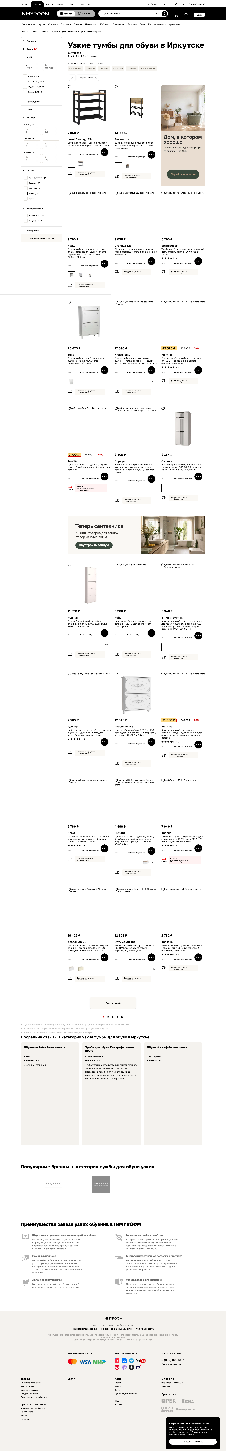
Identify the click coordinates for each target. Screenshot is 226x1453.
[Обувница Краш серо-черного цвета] (71, 275)
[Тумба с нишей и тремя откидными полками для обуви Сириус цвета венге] (127, 490)
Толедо (166, 832)
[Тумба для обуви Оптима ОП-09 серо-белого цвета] (127, 969)
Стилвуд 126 (123, 245)
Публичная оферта (144, 1329)
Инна (27, 1056)
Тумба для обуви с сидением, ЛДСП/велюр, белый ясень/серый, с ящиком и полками (89, 467)
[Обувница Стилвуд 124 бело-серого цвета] (81, 164)
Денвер (73, 726)
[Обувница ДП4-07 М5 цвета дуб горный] (118, 166)
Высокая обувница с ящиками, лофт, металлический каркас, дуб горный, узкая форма (134, 145)
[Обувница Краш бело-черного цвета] (81, 275)
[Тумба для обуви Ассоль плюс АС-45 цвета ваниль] (127, 753)
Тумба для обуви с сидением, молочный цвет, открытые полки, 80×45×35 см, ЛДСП (182, 252)
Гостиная (66, 24)
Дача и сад (91, 24)
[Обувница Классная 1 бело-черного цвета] (137, 381)
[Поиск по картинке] (157, 13)
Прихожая (118, 24)
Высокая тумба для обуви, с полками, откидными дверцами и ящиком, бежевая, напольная (181, 361)
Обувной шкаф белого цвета (167, 1047)
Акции (24, 1415)
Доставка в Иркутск (31, 1382)
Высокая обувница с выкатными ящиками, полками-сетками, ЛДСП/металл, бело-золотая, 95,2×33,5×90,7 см (136, 361)
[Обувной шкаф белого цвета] (71, 644)
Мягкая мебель (157, 24)
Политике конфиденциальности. (190, 1430)
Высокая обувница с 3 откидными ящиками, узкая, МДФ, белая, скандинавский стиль (86, 361)
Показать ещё (113, 1003)
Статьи (118, 1382)
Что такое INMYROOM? (172, 1382)
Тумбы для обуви (148, 68)
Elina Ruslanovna (94, 1056)
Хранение (174, 24)
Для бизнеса (27, 1411)
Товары (37, 4)
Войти (199, 15)
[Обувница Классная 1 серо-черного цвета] (127, 381)
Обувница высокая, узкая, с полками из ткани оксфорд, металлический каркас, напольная (136, 252)
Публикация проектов (126, 1393)
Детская (132, 24)
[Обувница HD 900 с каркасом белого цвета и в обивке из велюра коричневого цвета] (118, 862)
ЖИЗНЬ (118, 1404)
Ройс (118, 617)
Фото (72, 4)
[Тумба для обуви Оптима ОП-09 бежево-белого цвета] (118, 969)
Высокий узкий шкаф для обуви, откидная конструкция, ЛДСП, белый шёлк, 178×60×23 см (88, 624)
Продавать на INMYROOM (33, 1404)
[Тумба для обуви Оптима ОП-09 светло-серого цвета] (137, 969)
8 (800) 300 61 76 (197, 4)
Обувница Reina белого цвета (44, 1047)
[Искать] (164, 13)
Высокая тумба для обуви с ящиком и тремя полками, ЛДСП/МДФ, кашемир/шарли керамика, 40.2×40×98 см (182, 467)
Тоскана (167, 941)
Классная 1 (122, 354)
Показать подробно (171, 1364)
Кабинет (105, 24)
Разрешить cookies (193, 1441)
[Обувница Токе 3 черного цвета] (81, 381)
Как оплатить (27, 1386)
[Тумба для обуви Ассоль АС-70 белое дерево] (71, 969)
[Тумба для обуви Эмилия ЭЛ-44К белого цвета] (174, 647)
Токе (71, 354)
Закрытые (90, 68)
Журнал (61, 4)
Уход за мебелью (29, 1393)
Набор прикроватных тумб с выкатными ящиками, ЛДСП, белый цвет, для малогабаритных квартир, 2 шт (89, 733)
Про (82, 4)
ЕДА (117, 1401)
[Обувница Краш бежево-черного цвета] (90, 275)
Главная (24, 4)
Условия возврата (29, 1390)
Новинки (25, 1419)
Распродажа (28, 24)
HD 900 (120, 832)
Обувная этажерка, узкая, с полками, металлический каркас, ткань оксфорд (88, 144)
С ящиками (118, 68)
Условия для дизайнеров (33, 1408)
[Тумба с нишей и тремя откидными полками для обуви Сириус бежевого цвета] (137, 490)
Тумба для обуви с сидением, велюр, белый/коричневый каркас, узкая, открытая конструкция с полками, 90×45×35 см (134, 840)
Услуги (49, 4)
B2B (90, 4)
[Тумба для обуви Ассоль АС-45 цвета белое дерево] (118, 753)
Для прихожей (75, 68)
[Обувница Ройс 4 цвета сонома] (127, 644)
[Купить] (104, 152)
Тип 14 (72, 461)
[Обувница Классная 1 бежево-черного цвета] (146, 381)
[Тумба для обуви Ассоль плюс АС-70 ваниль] (81, 969)
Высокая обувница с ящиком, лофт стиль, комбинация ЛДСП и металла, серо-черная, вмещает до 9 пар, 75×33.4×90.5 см (87, 253)
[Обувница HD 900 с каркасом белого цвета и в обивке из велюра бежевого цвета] (146, 862)
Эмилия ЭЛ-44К (172, 617)
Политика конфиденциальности (116, 1329)
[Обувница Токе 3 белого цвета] (71, 381)
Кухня (41, 24)
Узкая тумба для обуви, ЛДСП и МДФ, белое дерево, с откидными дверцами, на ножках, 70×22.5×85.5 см (135, 733)
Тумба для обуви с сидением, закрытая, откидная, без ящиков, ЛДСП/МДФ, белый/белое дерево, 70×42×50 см (89, 948)
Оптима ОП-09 (125, 941)
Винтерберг (169, 245)
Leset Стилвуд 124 (80, 139)
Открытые (132, 68)
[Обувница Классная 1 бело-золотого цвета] (118, 381)
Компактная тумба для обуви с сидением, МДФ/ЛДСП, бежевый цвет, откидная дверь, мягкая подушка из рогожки (182, 734)
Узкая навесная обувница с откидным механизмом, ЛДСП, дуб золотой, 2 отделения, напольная (181, 948)
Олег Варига (154, 1056)
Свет (142, 24)
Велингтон (122, 139)
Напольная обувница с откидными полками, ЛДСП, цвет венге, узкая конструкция (133, 624)
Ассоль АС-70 (77, 941)
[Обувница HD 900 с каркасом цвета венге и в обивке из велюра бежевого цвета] (127, 862)
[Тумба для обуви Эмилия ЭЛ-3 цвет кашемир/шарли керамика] (165, 488)
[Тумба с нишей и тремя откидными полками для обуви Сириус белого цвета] (118, 490)
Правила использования (85, 1329)
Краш (71, 245)
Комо (71, 832)
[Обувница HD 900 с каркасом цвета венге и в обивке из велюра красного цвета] (137, 862)
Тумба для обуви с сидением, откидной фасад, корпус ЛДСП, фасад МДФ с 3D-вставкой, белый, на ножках (182, 839)
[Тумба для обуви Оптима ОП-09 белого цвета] (146, 969)
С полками (104, 68)
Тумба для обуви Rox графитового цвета (109, 1048)
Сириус (120, 461)
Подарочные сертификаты (34, 1397)
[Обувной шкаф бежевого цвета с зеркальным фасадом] (81, 644)
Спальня (53, 24)
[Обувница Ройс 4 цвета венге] (118, 644)
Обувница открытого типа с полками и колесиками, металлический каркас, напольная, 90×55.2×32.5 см (88, 839)
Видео (118, 1386)
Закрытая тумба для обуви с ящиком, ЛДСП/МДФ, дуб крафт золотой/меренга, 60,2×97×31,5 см (135, 948)
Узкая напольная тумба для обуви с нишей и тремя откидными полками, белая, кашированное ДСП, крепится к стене (135, 468)
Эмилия (166, 461)
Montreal (167, 354)
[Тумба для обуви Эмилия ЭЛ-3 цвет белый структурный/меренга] (174, 488)
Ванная (78, 24)
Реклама (165, 1386)
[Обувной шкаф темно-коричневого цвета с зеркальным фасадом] (90, 644)
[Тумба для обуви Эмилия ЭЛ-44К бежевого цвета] (165, 647)
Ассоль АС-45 (124, 726)
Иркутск (167, 4)
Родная (73, 617)
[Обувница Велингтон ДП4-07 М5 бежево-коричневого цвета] (127, 166)
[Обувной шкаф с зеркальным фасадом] (99, 644)
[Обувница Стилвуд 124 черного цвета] (71, 164)
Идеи (118, 1378)
